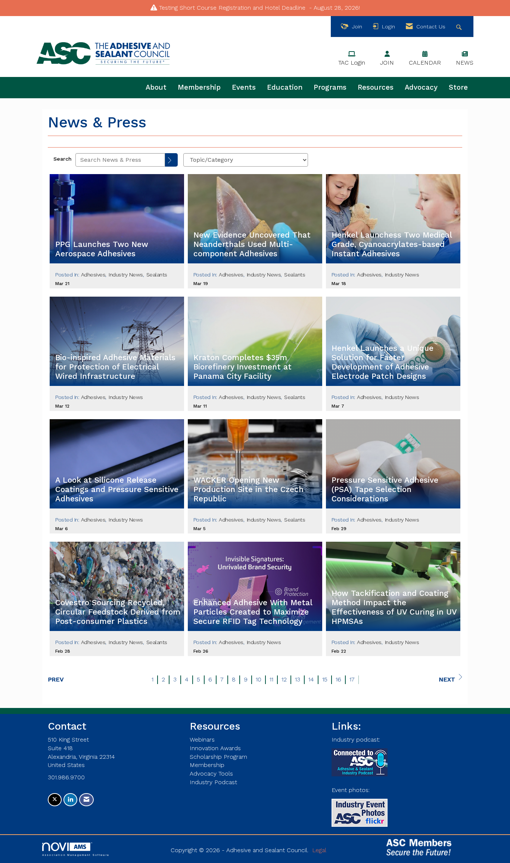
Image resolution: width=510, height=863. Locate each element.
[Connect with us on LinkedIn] (70, 799)
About (156, 87)
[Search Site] (460, 27)
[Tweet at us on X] (55, 799)
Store (458, 87)
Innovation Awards (215, 748)
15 (324, 679)
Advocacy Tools (211, 773)
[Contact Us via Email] (86, 799)
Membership (199, 87)
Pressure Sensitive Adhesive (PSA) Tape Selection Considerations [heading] (385, 489)
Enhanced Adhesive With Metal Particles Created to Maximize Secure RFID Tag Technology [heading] (252, 612)
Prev (56, 679)
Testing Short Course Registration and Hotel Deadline (232, 7)
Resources (376, 87)
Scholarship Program (218, 756)
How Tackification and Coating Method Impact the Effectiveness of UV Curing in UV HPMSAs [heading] (394, 607)
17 (352, 679)
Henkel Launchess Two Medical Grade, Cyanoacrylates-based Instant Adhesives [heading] (392, 244)
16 (338, 679)
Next (447, 679)
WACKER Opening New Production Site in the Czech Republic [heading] (248, 489)
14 (311, 679)
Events (244, 87)
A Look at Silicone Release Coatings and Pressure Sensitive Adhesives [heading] (116, 489)
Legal (319, 850)
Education (284, 87)
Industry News (126, 275)
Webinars (202, 739)
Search (62, 159)
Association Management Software (75, 854)
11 (271, 679)
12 (284, 679)
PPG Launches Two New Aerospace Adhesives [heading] (101, 249)
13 (297, 679)
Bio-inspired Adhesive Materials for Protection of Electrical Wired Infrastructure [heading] (115, 367)
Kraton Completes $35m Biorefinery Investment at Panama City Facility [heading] (242, 367)
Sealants (156, 275)
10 (258, 679)
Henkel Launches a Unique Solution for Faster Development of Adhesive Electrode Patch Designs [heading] (382, 362)
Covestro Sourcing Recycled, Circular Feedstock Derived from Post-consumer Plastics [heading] (117, 612)
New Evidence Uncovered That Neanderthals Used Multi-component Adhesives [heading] (252, 244)
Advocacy (421, 87)
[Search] (171, 160)
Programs (330, 87)
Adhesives (93, 275)
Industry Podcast (213, 782)
